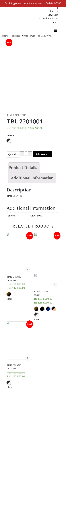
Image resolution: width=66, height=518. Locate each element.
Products (15, 35)
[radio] (9, 140)
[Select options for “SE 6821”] (55, 284)
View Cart (53, 15)
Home (5, 35)
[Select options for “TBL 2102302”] (27, 270)
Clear (9, 299)
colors (10, 135)
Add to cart (42, 154)
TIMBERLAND (16, 115)
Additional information (32, 178)
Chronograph (28, 35)
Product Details (22, 167)
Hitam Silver (36, 215)
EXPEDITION (41, 291)
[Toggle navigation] (55, 30)
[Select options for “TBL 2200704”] (27, 358)
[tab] (24, 167)
